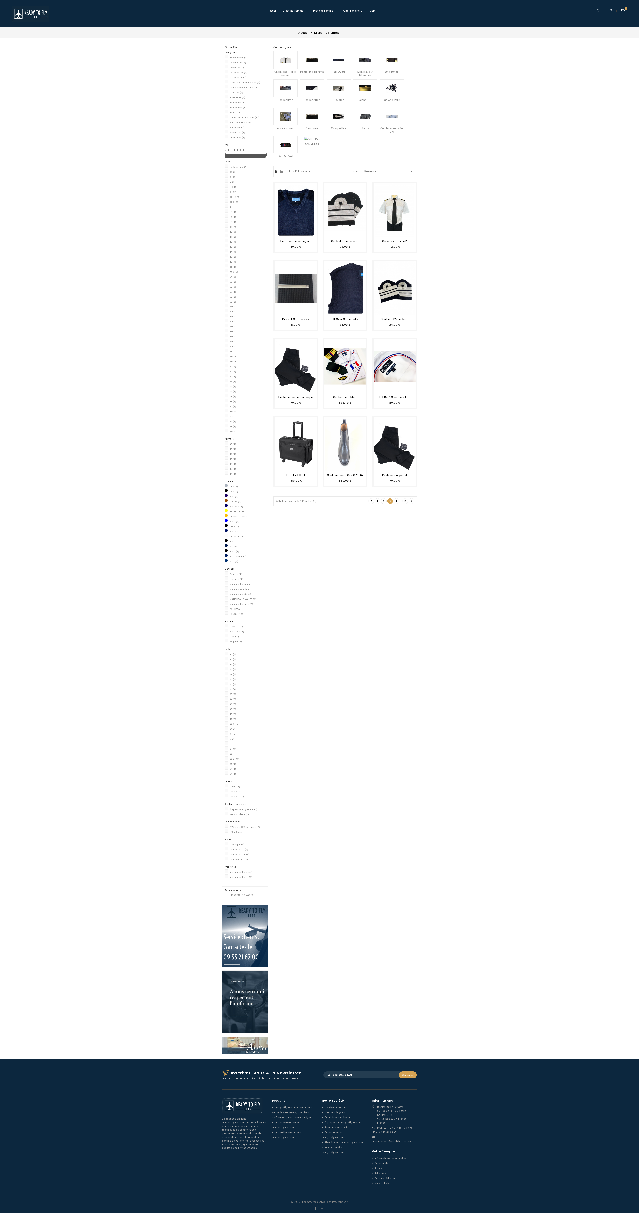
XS (234, 172)
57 (233, 292)
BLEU (234, 521)
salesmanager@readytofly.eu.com (392, 1141)
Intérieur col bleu (241, 877)
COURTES (237, 609)
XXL (234, 197)
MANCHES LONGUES (243, 599)
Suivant (412, 501)
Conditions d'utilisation (338, 1117)
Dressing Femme (324, 11)
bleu (234, 561)
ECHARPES (237, 97)
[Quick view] (305, 233)
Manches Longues (242, 584)
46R (234, 331)
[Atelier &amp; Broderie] (245, 1045)
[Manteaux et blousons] (365, 60)
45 (233, 257)
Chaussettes (238, 72)
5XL (234, 431)
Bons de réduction (385, 1178)
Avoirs (378, 1168)
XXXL (235, 202)
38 (233, 396)
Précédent (371, 501)
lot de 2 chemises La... (394, 397)
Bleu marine (238, 556)
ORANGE (236, 536)
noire (234, 551)
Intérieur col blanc (242, 872)
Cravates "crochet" (394, 241)
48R (234, 316)
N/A (234, 416)
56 (233, 287)
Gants (235, 112)
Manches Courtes (241, 589)
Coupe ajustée (239, 854)
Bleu (234, 496)
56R (234, 326)
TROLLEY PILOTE (295, 475)
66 (233, 421)
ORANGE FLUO (240, 516)
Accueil (272, 10)
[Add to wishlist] (292, 233)
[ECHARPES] (312, 138)
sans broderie (239, 814)
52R (234, 311)
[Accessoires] (285, 116)
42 (233, 242)
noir (234, 541)
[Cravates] (339, 88)
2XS (234, 351)
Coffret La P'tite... (345, 397)
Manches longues (241, 604)
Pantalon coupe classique (295, 397)
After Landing (353, 11)
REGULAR (237, 631)
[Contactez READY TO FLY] (245, 935)
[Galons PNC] (392, 88)
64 (233, 381)
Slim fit (235, 636)
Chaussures (238, 77)
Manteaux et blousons (244, 117)
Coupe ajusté (239, 849)
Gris (234, 486)
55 (233, 282)
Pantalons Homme (242, 122)
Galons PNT (239, 107)
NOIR (234, 526)
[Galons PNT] (365, 88)
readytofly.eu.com (242, 894)
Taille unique (238, 167)
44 (233, 252)
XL (234, 192)
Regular (236, 641)
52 (233, 366)
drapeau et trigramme (243, 809)
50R (234, 321)
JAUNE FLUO (239, 511)
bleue (235, 546)
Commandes (382, 1163)
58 (233, 297)
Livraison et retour (336, 1107)
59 (233, 302)
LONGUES (237, 614)
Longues (237, 579)
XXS (234, 272)
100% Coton (238, 832)
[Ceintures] (312, 116)
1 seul (235, 786)
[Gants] (365, 116)
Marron (235, 501)
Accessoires (238, 57)
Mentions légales (335, 1112)
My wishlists (382, 1183)
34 (233, 386)
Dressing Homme (295, 11)
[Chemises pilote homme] (285, 60)
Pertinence (388, 171)
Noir (234, 491)
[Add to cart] (286, 233)
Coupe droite (239, 859)
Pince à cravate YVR (295, 319)
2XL (234, 356)
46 (233, 262)
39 (233, 227)
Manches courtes (241, 594)
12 (233, 222)
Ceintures (237, 67)
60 (233, 371)
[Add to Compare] (299, 233)
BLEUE (235, 531)
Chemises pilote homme (245, 82)
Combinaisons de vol (243, 87)
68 (233, 426)
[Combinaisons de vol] (392, 116)
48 (233, 401)
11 (233, 217)
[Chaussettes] (312, 88)
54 (233, 277)
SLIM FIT (236, 626)
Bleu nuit (236, 506)
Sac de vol (237, 132)
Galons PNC (239, 102)
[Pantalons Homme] (312, 60)
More (373, 10)
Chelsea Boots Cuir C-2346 (345, 475)
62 (233, 376)
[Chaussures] (285, 88)
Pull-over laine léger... (295, 241)
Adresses (380, 1173)
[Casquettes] (339, 116)
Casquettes (238, 62)
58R (234, 341)
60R (234, 346)
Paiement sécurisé (336, 1127)
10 (233, 212)
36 (233, 391)
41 (233, 237)
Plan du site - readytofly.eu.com (344, 1142)
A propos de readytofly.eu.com (343, 1122)
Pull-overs (237, 127)
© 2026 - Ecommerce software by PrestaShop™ (319, 1202)
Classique (237, 844)
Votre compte (383, 1151)
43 (233, 247)
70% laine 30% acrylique (245, 827)
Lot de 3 (236, 791)
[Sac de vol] (285, 144)
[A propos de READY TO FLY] (245, 1001)
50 (233, 406)
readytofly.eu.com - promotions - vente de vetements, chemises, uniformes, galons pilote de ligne (293, 1112)
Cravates (236, 92)
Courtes (236, 574)
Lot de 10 (237, 796)
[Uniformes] (392, 60)
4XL (234, 411)
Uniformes (237, 137)
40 (233, 232)
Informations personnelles (390, 1158)
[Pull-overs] (339, 60)
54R (234, 307)
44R (234, 336)
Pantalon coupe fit (394, 475)
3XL (234, 361)
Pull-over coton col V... (345, 319)
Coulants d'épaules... (345, 241)
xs (233, 267)
